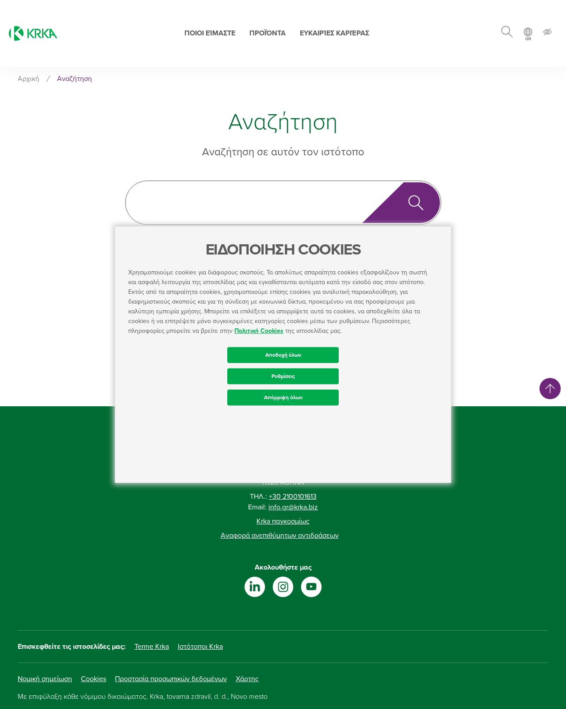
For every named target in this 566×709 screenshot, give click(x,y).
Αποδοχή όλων (283, 355)
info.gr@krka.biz (293, 507)
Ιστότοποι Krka (200, 646)
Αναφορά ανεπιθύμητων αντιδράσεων (280, 535)
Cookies (93, 678)
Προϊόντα (267, 33)
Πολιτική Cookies (258, 331)
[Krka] (33, 33)
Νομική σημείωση (45, 678)
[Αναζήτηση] (507, 33)
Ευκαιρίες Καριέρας (334, 33)
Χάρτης (247, 678)
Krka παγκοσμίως (283, 521)
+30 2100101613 (293, 496)
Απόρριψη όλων (283, 397)
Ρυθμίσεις (283, 376)
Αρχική (28, 78)
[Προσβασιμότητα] (547, 33)
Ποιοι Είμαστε (209, 33)
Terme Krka (151, 646)
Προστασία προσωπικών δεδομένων (171, 678)
